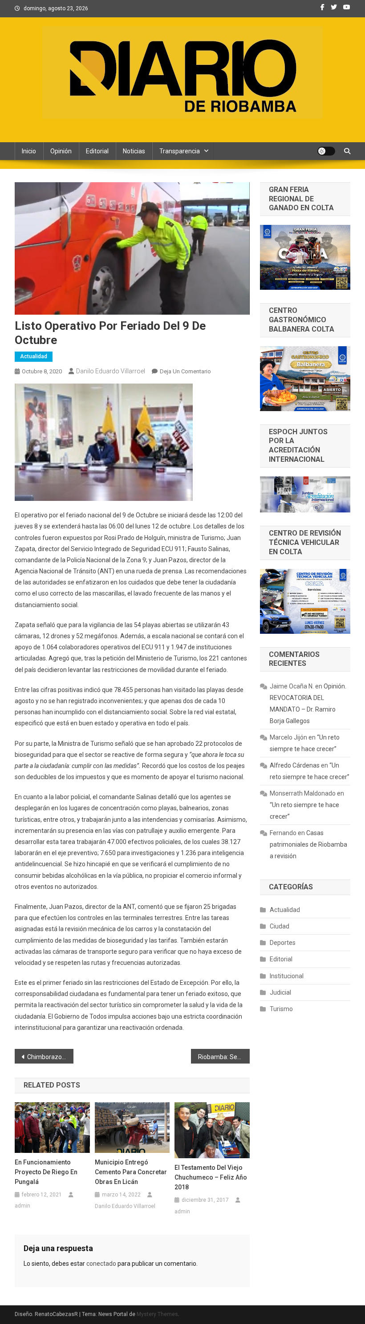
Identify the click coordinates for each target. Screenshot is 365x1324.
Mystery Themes (157, 1314)
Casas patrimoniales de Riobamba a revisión (308, 844)
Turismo (281, 1008)
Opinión (61, 151)
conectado (101, 1263)
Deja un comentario (185, 371)
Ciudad (279, 926)
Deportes (283, 942)
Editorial (97, 151)
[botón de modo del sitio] (326, 151)
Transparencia (179, 151)
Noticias (134, 151)
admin (22, 1206)
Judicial (280, 992)
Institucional (287, 976)
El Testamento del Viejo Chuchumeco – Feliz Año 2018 (210, 1177)
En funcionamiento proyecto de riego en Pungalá (46, 1172)
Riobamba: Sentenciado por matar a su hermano (224, 1056)
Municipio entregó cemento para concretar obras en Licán (131, 1172)
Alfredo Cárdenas (295, 765)
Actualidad (33, 356)
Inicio (29, 151)
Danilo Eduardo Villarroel (110, 371)
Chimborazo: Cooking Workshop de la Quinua (50, 1056)
